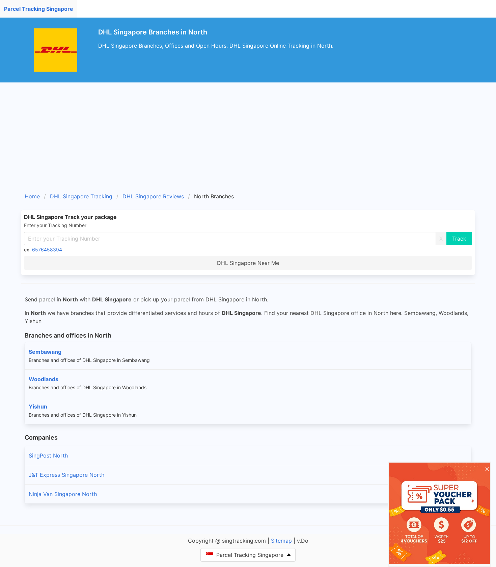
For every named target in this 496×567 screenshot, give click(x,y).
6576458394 (47, 249)
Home (32, 196)
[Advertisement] (248, 133)
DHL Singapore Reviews (153, 196)
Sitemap (281, 540)
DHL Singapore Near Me (248, 263)
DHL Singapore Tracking (81, 196)
